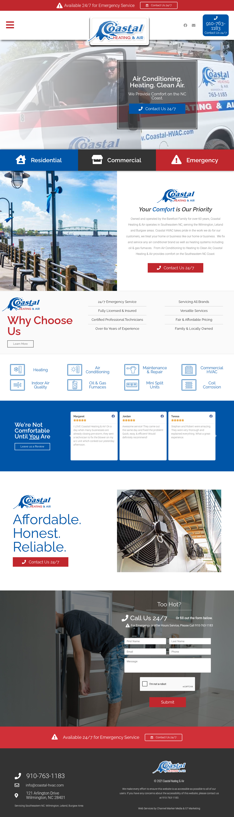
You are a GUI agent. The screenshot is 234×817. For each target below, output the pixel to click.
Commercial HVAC (212, 369)
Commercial (124, 160)
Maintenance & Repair (155, 369)
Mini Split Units (154, 385)
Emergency (202, 160)
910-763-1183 (216, 26)
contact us (213, 793)
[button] (70, 436)
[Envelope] (193, 25)
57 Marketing (192, 808)
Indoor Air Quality (41, 385)
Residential (46, 160)
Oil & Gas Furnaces (97, 385)
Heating (40, 369)
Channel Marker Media (169, 808)
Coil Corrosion (212, 385)
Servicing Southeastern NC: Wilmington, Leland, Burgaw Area (49, 805)
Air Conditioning (98, 369)
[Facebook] (185, 25)
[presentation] (167, 684)
